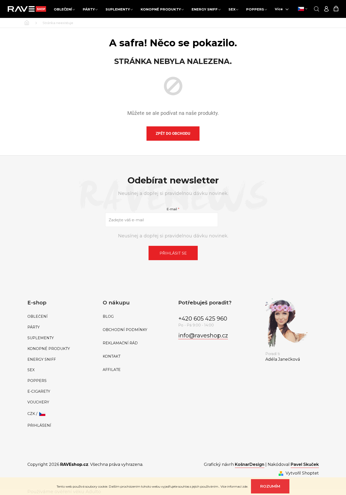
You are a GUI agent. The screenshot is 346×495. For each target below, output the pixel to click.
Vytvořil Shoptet (302, 473)
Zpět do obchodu (173, 133)
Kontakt (111, 356)
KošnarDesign (249, 464)
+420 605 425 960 (202, 318)
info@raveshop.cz (203, 335)
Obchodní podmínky (125, 330)
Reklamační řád (120, 343)
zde (244, 486)
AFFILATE (112, 370)
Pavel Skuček (305, 464)
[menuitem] (64, 9)
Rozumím (270, 486)
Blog (108, 316)
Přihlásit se (173, 253)
